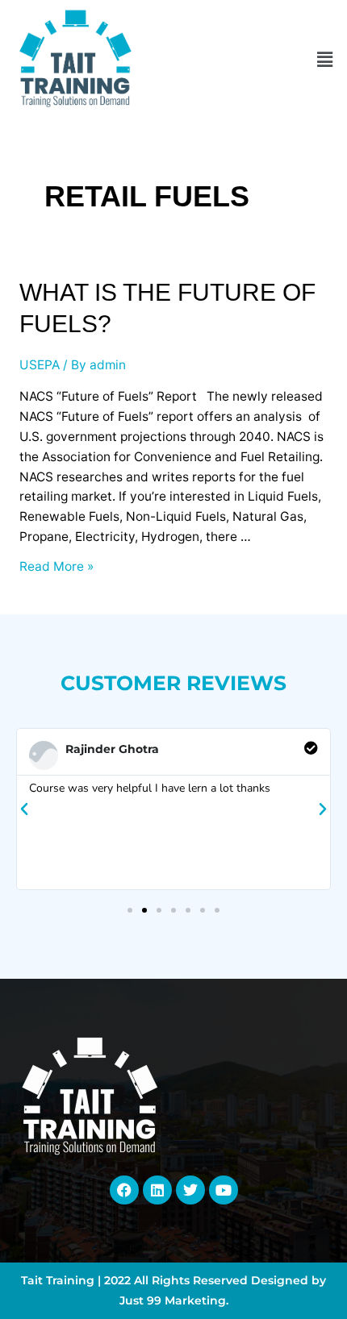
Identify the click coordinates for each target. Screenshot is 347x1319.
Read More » (56, 566)
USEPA (39, 364)
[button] (325, 59)
